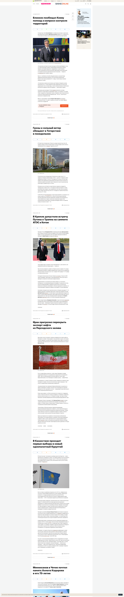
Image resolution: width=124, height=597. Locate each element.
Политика (40, 307)
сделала (42, 420)
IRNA (62, 340)
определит (59, 513)
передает (48, 146)
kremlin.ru (40, 261)
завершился (55, 530)
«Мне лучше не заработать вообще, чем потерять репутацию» (83, 18)
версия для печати (66, 310)
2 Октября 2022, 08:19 (36, 14)
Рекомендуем (80, 39)
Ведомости (44, 461)
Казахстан (40, 550)
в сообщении (40, 73)
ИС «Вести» (55, 236)
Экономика (49, 425)
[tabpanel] (84, 17)
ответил (45, 304)
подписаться (64, 105)
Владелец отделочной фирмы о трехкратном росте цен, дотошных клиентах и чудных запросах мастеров (84, 22)
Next (89, 48)
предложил (66, 300)
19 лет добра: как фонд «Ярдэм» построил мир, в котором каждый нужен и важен (83, 42)
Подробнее (47, 594)
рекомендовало (48, 194)
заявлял (46, 292)
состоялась (58, 276)
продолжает (44, 297)
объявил (62, 400)
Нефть (44, 425)
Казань (34, 3)
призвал (54, 90)
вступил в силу (46, 535)
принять (120, 594)
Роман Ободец (84, 12)
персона (79, 9)
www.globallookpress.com (57, 63)
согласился (63, 98)
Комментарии (51, 117)
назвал (49, 521)
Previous (77, 26)
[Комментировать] (73, 13)
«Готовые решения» (85, 13)
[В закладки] (73, 16)
